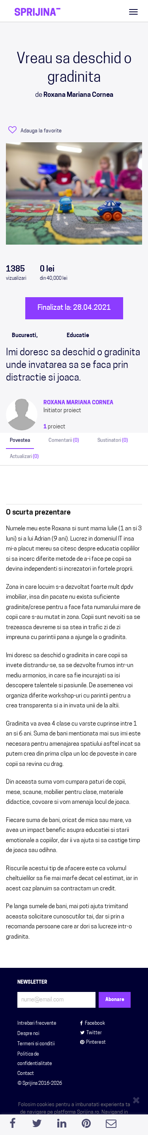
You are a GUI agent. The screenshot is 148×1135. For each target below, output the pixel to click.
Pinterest (96, 1042)
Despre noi (28, 1033)
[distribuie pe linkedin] (61, 1125)
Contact (25, 1073)
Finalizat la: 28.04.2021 (74, 308)
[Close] (137, 1098)
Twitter (94, 1033)
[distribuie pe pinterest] (86, 1125)
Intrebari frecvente (36, 1023)
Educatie (78, 336)
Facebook (95, 1023)
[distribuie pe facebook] (12, 1125)
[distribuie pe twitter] (37, 1125)
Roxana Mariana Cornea (78, 403)
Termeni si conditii (36, 1044)
